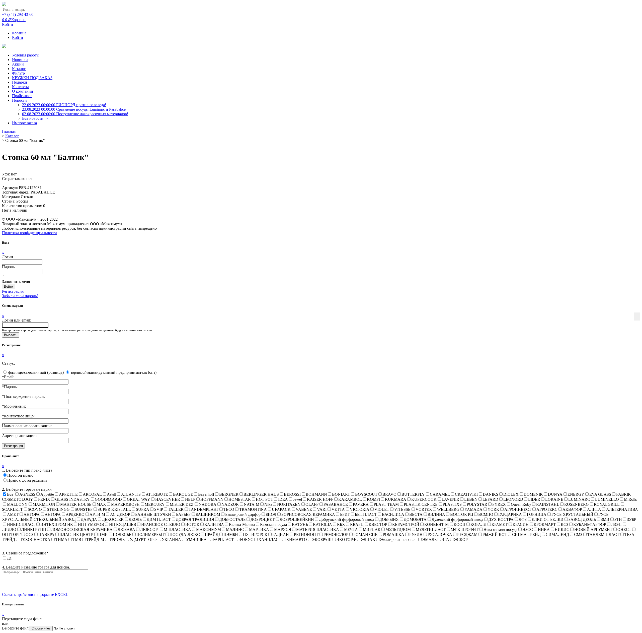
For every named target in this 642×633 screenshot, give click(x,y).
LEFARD (490, 499)
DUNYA (555, 494)
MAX (101, 504)
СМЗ (578, 534)
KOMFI (373, 499)
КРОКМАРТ (545, 524)
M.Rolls (630, 499)
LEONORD (513, 499)
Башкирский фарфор (243, 514)
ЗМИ (605, 519)
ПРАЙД (211, 534)
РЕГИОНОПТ (306, 534)
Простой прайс (20, 475)
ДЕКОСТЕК (113, 519)
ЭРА (445, 539)
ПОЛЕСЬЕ (122, 534)
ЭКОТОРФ (346, 539)
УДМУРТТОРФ (143, 539)
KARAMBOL (350, 499)
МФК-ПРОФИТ (464, 529)
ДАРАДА (89, 519)
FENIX (44, 499)
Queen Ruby (521, 504)
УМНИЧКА (196, 539)
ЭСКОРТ (462, 539)
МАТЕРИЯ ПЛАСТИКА (317, 529)
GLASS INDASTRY (72, 499)
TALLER (176, 509)
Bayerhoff (206, 494)
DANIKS (490, 494)
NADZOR (230, 504)
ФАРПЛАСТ (223, 539)
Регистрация (13, 291)
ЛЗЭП (616, 524)
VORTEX (424, 509)
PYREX (499, 504)
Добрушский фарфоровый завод (346, 519)
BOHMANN (316, 494)
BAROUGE (183, 494)
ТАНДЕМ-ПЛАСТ (603, 534)
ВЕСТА (416, 514)
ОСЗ (29, 534)
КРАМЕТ (500, 524)
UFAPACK (281, 509)
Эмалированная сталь (398, 539)
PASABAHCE (336, 504)
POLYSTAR (477, 504)
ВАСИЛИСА (393, 514)
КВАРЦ (357, 524)
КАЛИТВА (214, 524)
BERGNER (228, 494)
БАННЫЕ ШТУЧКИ (153, 514)
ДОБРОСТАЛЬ (232, 519)
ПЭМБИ (230, 534)
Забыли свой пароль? (20, 296)
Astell (111, 494)
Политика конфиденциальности (29, 233)
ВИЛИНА (436, 514)
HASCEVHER (167, 499)
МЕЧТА (351, 529)
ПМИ (103, 534)
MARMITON (44, 504)
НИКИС (562, 529)
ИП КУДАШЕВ (122, 524)
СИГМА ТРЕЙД (526, 534)
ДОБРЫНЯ (389, 519)
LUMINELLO (607, 499)
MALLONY (17, 504)
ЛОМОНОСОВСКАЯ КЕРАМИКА (82, 529)
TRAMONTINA (253, 509)
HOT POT (264, 499)
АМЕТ (13, 514)
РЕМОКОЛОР (336, 534)
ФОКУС (246, 539)
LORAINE (554, 499)
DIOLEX (511, 494)
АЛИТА (594, 509)
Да (9, 558)
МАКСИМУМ (208, 529)
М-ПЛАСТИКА (177, 529)
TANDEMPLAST (203, 509)
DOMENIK (533, 494)
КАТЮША (322, 524)
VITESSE (402, 509)
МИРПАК (371, 529)
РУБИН (416, 534)
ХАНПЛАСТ (269, 539)
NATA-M (251, 504)
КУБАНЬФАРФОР (589, 524)
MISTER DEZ (182, 504)
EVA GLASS (600, 494)
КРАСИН (521, 524)
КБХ (341, 524)
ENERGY (576, 494)
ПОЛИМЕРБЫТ (150, 534)
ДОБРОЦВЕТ (263, 519)
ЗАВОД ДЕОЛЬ (582, 519)
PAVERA (361, 504)
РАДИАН (280, 534)
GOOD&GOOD (108, 499)
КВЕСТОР (378, 524)
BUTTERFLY (413, 494)
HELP (190, 499)
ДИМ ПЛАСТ (159, 519)
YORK (493, 509)
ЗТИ (618, 519)
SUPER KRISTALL (114, 509)
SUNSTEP (84, 509)
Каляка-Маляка (242, 524)
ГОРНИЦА (536, 514)
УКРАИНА (171, 539)
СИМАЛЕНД (557, 534)
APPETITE (68, 494)
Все (10, 494)
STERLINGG (58, 509)
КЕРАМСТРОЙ (405, 524)
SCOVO (35, 509)
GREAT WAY (138, 499)
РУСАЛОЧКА (440, 534)
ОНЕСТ (624, 529)
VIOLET (381, 509)
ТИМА (61, 539)
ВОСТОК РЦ (461, 514)
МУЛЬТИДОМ (398, 529)
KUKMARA (395, 499)
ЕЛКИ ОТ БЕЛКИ (548, 519)
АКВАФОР (572, 509)
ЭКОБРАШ (322, 539)
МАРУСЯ (282, 529)
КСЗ (564, 524)
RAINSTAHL (547, 504)
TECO (228, 509)
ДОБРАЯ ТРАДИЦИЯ (195, 519)
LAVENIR (450, 499)
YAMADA (473, 509)
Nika (268, 504)
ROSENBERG (576, 504)
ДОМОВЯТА (415, 519)
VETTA (338, 509)
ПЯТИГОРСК (255, 534)
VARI (322, 509)
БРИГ (345, 514)
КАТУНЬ (300, 524)
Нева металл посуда (500, 529)
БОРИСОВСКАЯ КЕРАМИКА (308, 514)
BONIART (341, 494)
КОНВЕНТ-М (436, 524)
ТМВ (76, 539)
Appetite (47, 494)
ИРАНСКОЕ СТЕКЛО (160, 524)
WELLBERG (448, 509)
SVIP (158, 509)
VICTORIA (359, 509)
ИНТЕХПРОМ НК (56, 524)
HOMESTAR (239, 499)
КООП (459, 524)
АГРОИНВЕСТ (517, 509)
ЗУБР (631, 519)
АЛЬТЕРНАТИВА (622, 509)
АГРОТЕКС (546, 509)
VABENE (304, 509)
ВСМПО (485, 514)
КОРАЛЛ (478, 524)
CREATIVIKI (466, 494)
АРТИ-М (97, 514)
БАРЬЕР (183, 514)
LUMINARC (579, 499)
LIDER (534, 499)
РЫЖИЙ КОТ (495, 534)
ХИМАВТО (296, 539)
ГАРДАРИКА (510, 514)
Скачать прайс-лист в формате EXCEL (35, 594)
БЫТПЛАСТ (366, 514)
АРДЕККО (75, 514)
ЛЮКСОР (149, 529)
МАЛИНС (235, 529)
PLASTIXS (452, 504)
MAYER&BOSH (125, 504)
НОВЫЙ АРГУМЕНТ (593, 529)
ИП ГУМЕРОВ (91, 524)
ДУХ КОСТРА (501, 519)
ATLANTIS (131, 494)
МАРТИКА (259, 529)
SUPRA (142, 509)
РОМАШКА (393, 534)
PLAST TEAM (386, 504)
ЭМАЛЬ (429, 539)
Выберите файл (16, 628)
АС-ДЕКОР (120, 514)
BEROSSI (292, 494)
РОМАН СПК (365, 534)
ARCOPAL (92, 494)
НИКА (544, 529)
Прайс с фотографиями (27, 480)
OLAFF (311, 504)
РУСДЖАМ (467, 534)
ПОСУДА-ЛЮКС (185, 534)
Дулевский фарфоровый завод (457, 519)
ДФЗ (523, 519)
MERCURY (155, 504)
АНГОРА (32, 514)
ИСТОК (192, 524)
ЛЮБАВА (126, 529)
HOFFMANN (211, 499)
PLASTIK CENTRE (421, 504)
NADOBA (207, 504)
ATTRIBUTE (157, 494)
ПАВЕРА (46, 534)
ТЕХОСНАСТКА (35, 539)
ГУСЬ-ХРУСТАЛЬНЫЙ (572, 514)
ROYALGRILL (607, 504)
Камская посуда (273, 524)
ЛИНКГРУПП (33, 529)
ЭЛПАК (368, 539)
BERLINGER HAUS (261, 494)
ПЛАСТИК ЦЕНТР (76, 534)
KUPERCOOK (424, 499)
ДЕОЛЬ (135, 519)
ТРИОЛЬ (117, 539)
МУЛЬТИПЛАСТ (431, 529)
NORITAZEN (288, 504)
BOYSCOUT (366, 494)
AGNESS (27, 494)
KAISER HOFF (320, 499)
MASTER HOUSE (76, 504)
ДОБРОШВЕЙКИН (297, 519)
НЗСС (527, 529)
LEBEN (470, 499)
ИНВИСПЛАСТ (21, 524)
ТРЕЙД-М (95, 539)
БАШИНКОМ (208, 514)
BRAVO (389, 494)
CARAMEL (440, 494)
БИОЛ (271, 514)
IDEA (283, 499)
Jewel (297, 499)
